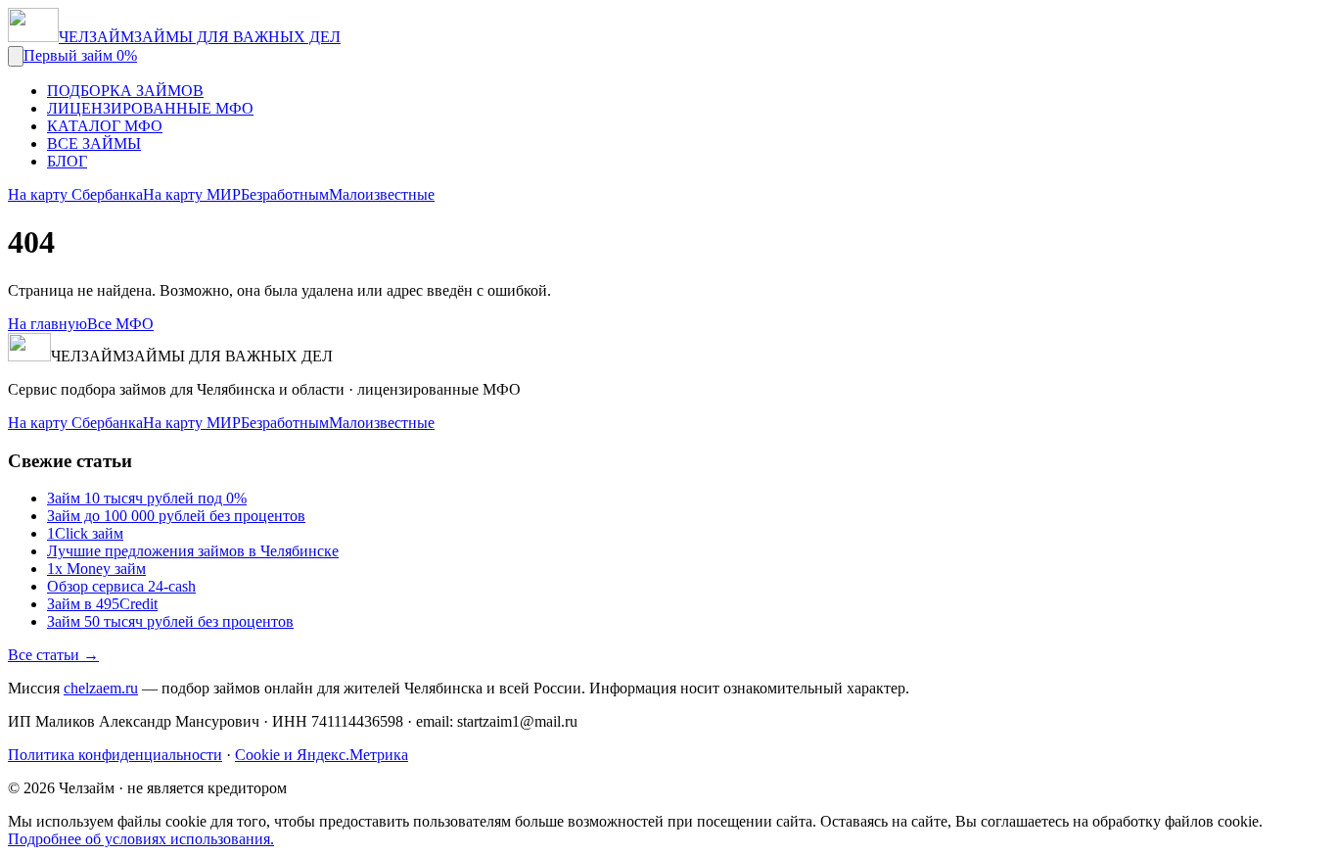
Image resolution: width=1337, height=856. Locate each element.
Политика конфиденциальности (115, 754)
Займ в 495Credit (102, 603)
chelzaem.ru (101, 688)
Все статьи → (53, 654)
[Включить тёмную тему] (15, 56)
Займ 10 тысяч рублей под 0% (147, 498)
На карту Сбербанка (75, 194)
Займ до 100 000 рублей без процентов (176, 515)
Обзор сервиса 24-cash (121, 586)
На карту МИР (192, 194)
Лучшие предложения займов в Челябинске (193, 551)
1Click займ (85, 533)
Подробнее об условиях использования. (141, 839)
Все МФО (120, 323)
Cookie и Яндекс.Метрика (321, 754)
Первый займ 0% (80, 55)
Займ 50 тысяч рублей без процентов (170, 621)
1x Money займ (96, 568)
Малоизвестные (382, 194)
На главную (47, 323)
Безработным (285, 194)
